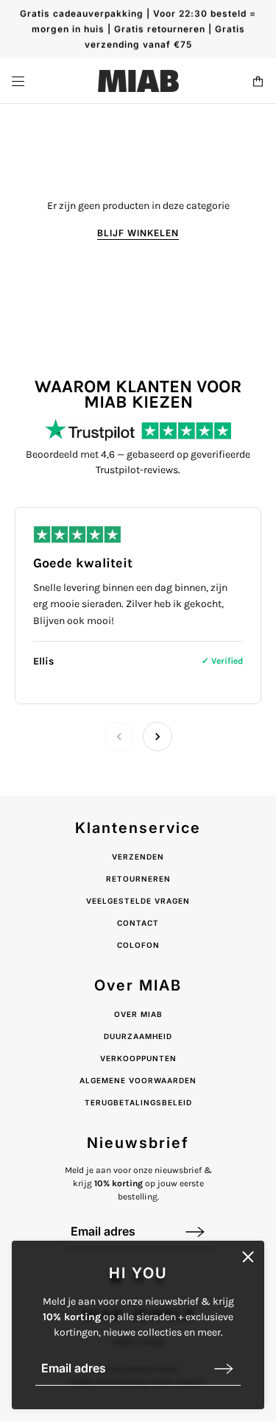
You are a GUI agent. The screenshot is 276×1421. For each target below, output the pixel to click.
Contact (138, 922)
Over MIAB (138, 1014)
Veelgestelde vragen (138, 900)
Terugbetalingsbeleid (138, 1102)
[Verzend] (224, 1368)
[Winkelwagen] (258, 81)
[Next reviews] (157, 736)
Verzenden (138, 856)
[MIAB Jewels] (138, 81)
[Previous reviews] (119, 736)
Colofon (138, 944)
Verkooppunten (138, 1058)
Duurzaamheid (138, 1036)
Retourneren (138, 878)
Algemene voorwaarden (138, 1080)
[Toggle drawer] (18, 81)
